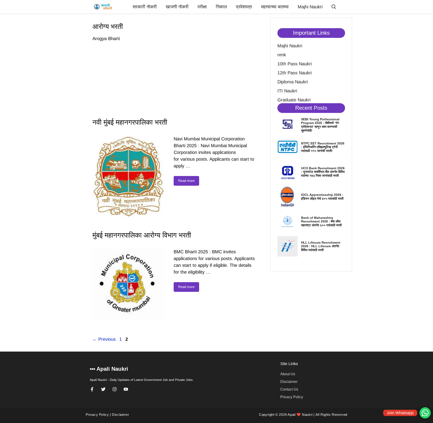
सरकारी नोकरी (145, 6)
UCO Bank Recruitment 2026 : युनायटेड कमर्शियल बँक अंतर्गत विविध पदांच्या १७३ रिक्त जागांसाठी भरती (323, 172)
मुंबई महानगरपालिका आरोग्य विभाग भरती (141, 235)
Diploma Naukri (292, 81)
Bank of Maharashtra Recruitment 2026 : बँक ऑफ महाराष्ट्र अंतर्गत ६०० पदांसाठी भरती (321, 221)
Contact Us (289, 389)
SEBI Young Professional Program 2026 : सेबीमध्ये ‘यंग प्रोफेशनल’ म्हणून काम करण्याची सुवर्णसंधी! (320, 124)
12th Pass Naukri (294, 72)
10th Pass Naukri (294, 63)
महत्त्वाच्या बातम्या (275, 6)
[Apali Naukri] (103, 7)
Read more (186, 181)
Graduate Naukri (294, 99)
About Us (287, 374)
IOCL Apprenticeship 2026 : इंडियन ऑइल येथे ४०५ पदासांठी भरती (322, 196)
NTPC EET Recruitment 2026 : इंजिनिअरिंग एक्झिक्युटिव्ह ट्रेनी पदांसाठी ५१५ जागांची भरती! (322, 147)
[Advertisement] (173, 82)
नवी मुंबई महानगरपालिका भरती (129, 122)
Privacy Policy (291, 397)
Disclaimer (288, 382)
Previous (104, 339)
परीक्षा (202, 6)
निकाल (221, 6)
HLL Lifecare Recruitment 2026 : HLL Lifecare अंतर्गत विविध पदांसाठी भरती (320, 246)
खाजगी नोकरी (177, 6)
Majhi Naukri (310, 6)
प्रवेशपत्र (244, 6)
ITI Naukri (287, 90)
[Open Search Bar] (334, 7)
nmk (281, 54)
